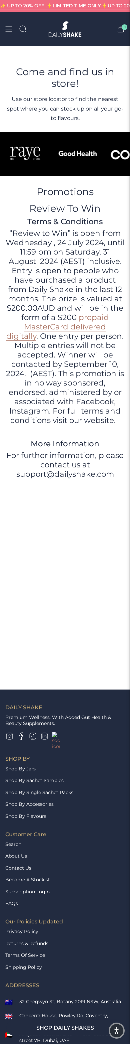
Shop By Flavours (25, 816)
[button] (117, 1031)
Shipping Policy (23, 967)
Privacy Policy (21, 931)
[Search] (23, 29)
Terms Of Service (25, 955)
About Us (16, 856)
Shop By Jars (20, 769)
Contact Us (18, 868)
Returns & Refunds (26, 943)
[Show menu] (8, 29)
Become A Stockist (27, 880)
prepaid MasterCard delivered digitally (57, 327)
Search (13, 844)
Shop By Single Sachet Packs (39, 792)
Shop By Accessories (29, 804)
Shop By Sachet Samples (34, 780)
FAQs (11, 903)
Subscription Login (27, 892)
